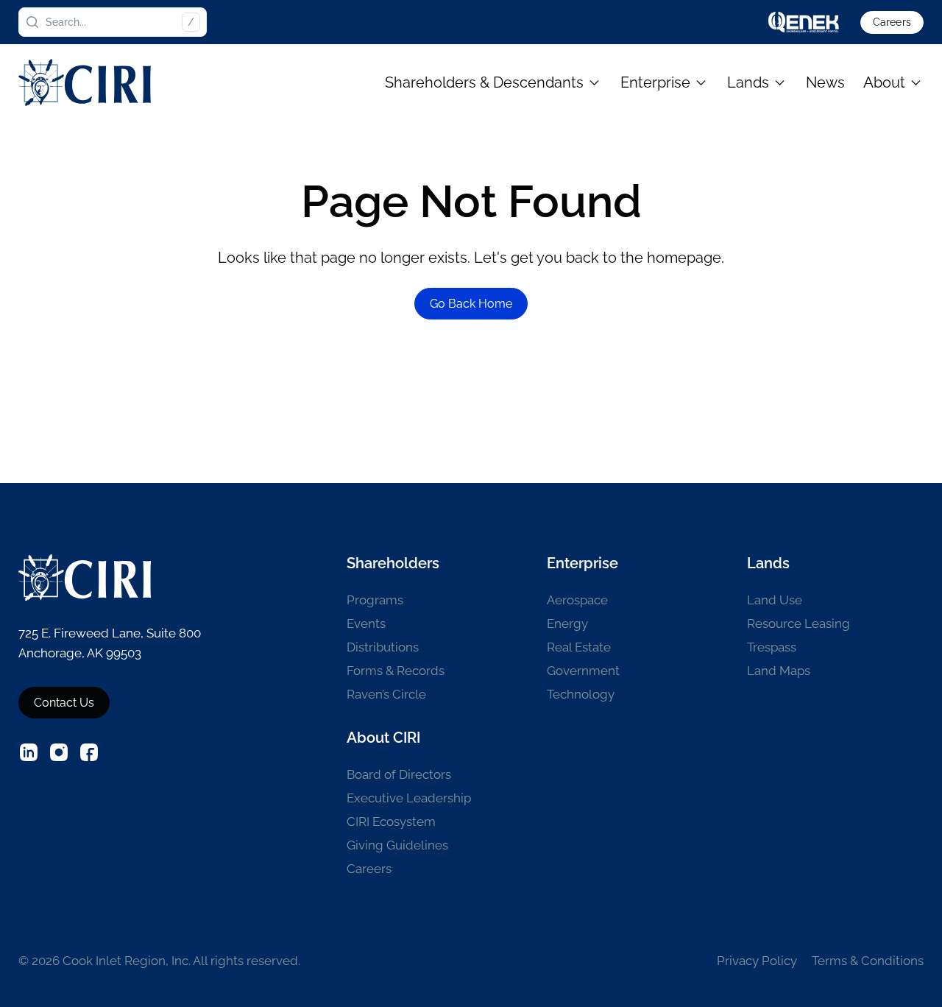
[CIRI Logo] (84, 82)
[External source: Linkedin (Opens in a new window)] (28, 752)
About (884, 82)
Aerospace (577, 600)
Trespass (771, 647)
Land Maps (778, 670)
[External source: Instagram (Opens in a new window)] (59, 752)
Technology (581, 694)
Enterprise (655, 82)
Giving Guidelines (397, 845)
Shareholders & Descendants (484, 82)
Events (366, 623)
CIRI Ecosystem (391, 821)
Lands (748, 82)
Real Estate (579, 647)
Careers (892, 22)
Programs (375, 600)
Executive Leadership (409, 798)
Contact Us (64, 703)
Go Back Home (471, 304)
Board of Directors (399, 774)
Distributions (383, 647)
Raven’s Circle (386, 694)
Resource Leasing (798, 623)
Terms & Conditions (868, 960)
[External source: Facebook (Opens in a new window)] (89, 752)
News (825, 82)
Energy (567, 623)
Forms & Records (396, 670)
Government (583, 670)
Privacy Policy (757, 960)
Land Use (774, 600)
